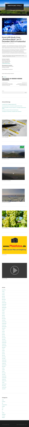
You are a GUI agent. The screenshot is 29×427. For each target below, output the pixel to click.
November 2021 (4, 377)
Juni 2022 (3, 369)
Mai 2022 (3, 371)
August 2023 (3, 347)
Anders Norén (22, 424)
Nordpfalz (3, 406)
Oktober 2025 (4, 305)
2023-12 (3, 78)
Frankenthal (7, 78)
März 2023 (3, 355)
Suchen (26, 92)
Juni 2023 (3, 350)
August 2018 (3, 388)
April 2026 (3, 296)
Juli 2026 (3, 291)
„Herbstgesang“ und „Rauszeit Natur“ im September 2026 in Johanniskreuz (11, 111)
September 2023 (4, 345)
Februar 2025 (4, 318)
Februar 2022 (4, 372)
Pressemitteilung (11, 43)
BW (2, 403)
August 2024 (3, 328)
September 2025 (4, 307)
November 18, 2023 (5, 43)
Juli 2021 (3, 382)
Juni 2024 (3, 331)
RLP (2, 409)
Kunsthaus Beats (20, 78)
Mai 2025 (3, 313)
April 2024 (3, 334)
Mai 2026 (3, 294)
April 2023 (3, 353)
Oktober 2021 (4, 379)
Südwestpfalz (4, 414)
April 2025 (3, 315)
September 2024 (4, 326)
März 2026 (3, 297)
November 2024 (4, 323)
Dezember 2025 (4, 302)
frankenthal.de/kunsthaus (6, 63)
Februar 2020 (4, 385)
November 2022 (4, 361)
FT (10, 78)
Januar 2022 (3, 374)
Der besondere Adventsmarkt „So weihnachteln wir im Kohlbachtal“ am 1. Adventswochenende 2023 (21, 84)
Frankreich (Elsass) (4, 404)
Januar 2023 (3, 358)
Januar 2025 (3, 320)
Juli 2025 (3, 310)
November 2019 (4, 387)
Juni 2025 (3, 312)
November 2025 (4, 304)
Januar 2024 (3, 339)
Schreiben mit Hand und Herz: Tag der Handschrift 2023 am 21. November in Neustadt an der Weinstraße (7, 84)
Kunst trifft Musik (14, 78)
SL (2, 411)
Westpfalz (3, 417)
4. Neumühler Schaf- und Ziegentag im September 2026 (9, 104)
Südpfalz (3, 412)
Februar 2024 (4, 337)
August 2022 (3, 366)
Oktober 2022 (4, 363)
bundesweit (3, 401)
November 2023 (4, 342)
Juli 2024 (3, 329)
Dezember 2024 (4, 321)
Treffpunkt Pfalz (14, 5)
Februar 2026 (4, 299)
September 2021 (4, 380)
